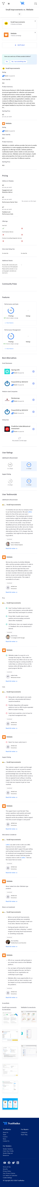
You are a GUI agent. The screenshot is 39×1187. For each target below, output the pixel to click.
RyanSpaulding (14, 940)
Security (5, 1169)
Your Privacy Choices (9, 1173)
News (4, 1139)
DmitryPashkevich (15, 542)
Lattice (30, 512)
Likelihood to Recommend (9, 458)
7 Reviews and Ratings (16, 35)
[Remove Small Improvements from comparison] (35, 21)
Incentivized (9, 539)
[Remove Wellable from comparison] (35, 32)
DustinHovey (14, 635)
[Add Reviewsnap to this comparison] (33, 400)
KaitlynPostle (14, 675)
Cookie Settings (7, 1177)
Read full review (10, 548)
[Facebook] (9, 1162)
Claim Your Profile (8, 1151)
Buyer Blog (24, 1134)
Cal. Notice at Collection (10, 1175)
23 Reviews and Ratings (16, 24)
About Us (5, 1132)
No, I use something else (19, 61)
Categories (24, 1132)
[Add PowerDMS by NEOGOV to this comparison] (33, 383)
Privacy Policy (7, 1171)
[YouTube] (4, 1162)
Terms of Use (7, 1167)
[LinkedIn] (17, 1162)
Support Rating (6, 474)
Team (4, 1134)
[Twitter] (13, 1162)
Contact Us (6, 1141)
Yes (7, 61)
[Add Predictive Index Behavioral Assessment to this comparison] (33, 429)
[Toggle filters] (3, 4)
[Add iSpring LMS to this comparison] (33, 371)
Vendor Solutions (8, 1149)
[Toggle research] (9, 4)
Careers (5, 1137)
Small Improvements (18, 22)
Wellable (14, 33)
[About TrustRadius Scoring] (3, 76)
